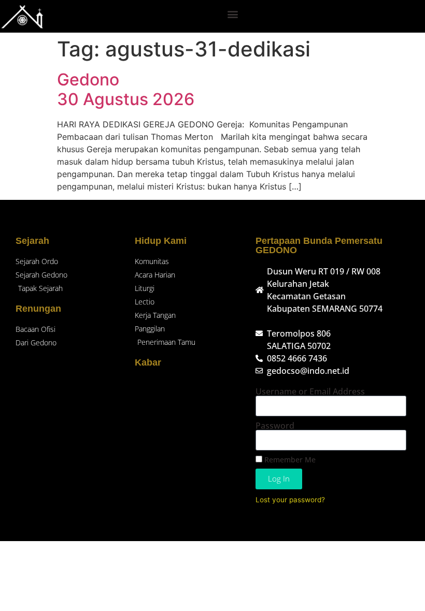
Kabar (148, 362)
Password (275, 425)
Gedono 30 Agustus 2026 (125, 89)
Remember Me (289, 459)
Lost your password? (290, 500)
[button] (233, 13)
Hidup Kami (161, 241)
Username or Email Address (310, 391)
